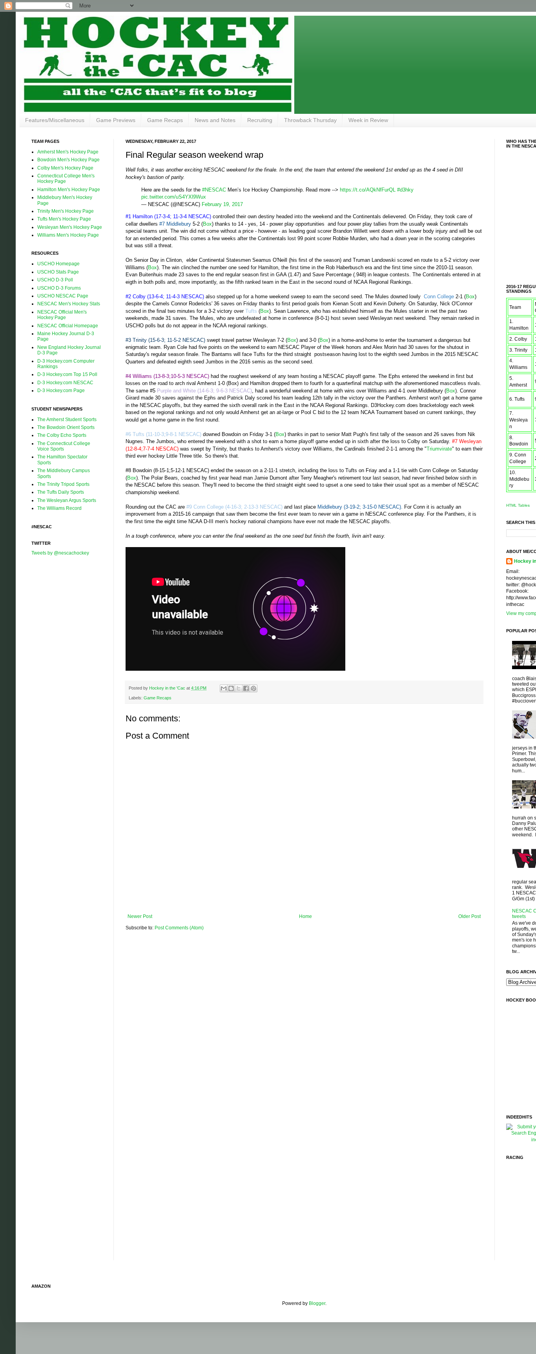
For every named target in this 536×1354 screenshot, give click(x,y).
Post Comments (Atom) (179, 928)
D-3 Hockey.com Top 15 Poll (67, 374)
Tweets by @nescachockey (60, 553)
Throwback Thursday (310, 120)
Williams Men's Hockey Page (68, 235)
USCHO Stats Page (58, 272)
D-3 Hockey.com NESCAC (65, 382)
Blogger (317, 1303)
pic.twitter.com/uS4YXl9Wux (173, 197)
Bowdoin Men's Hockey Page (68, 159)
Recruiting (259, 120)
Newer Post (140, 916)
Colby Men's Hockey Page (65, 168)
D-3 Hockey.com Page (61, 390)
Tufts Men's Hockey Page (64, 219)
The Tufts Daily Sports (60, 492)
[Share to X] (238, 688)
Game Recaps (165, 120)
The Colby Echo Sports (61, 435)
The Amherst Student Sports (67, 419)
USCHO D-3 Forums (59, 288)
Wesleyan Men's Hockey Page (69, 227)
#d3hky (405, 190)
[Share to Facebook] (246, 688)
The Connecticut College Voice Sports (63, 446)
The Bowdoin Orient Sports (66, 427)
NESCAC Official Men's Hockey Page (62, 314)
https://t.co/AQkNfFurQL (368, 190)
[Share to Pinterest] (253, 688)
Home (305, 916)
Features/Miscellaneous (54, 120)
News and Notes (215, 120)
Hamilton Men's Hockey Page (68, 189)
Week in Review (368, 120)
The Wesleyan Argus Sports (66, 500)
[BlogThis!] (231, 688)
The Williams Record (59, 508)
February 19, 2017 (222, 204)
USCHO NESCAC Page (62, 296)
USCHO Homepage (58, 263)
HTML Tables (518, 505)
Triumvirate (439, 449)
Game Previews (115, 120)
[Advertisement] (62, 685)
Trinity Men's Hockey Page (65, 211)
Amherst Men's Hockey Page (67, 152)
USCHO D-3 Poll (55, 280)
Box (207, 224)
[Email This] (224, 688)
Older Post (469, 916)
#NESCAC (214, 190)
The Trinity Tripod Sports (63, 484)
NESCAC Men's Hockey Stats (68, 304)
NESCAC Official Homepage (67, 325)
